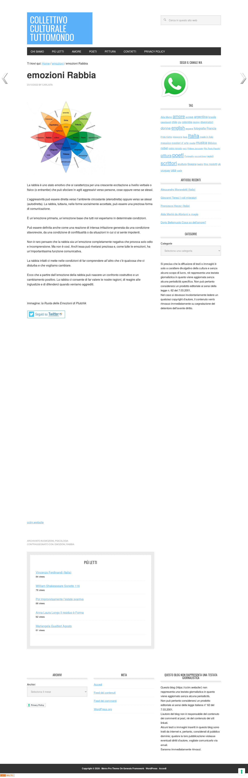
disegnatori (206, 122)
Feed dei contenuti (104, 692)
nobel (164, 148)
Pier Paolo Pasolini (212, 148)
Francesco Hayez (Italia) (175, 206)
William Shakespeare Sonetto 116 (58, 586)
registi (210, 156)
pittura (166, 155)
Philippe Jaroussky (195, 148)
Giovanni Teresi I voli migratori (178, 197)
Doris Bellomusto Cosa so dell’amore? (183, 222)
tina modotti (210, 164)
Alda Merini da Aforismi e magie (179, 214)
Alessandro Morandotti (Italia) (178, 189)
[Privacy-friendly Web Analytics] (7, 775)
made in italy (206, 137)
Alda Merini (166, 117)
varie (179, 170)
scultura (182, 164)
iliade (185, 136)
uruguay (165, 170)
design (196, 122)
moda (192, 143)
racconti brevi (200, 156)
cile (179, 122)
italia (193, 135)
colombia (187, 122)
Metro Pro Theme (110, 768)
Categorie (166, 243)
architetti (189, 117)
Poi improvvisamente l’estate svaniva (60, 599)
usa (173, 170)
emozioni (48, 540)
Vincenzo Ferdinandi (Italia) (53, 572)
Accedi (98, 684)
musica (201, 142)
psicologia (61, 540)
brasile (212, 117)
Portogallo (189, 156)
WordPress (151, 768)
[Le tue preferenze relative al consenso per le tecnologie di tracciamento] (241, 771)
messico (166, 143)
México (212, 143)
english (178, 128)
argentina (201, 116)
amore (179, 116)
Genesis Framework (133, 768)
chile (174, 122)
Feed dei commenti (105, 701)
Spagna (191, 164)
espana (189, 128)
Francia (211, 128)
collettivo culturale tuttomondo (52, 28)
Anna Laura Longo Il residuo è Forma (60, 612)
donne (166, 128)
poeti (178, 155)
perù (185, 148)
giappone (177, 136)
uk (219, 164)
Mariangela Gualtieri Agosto (54, 626)
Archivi (31, 684)
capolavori (166, 122)
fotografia (200, 128)
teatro (200, 164)
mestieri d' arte (180, 143)
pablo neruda (175, 148)
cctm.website (35, 522)
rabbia (70, 544)
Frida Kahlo (166, 136)
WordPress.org (103, 709)
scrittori (169, 163)
